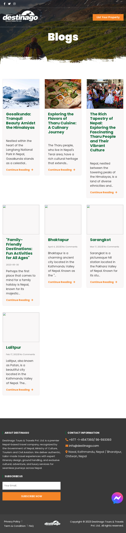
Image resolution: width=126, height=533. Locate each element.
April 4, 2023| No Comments (62, 247)
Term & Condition (15, 526)
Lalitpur (13, 347)
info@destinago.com (84, 446)
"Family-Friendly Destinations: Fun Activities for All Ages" (19, 248)
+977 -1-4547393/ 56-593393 (90, 440)
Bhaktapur (58, 239)
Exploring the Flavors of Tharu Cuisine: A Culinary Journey (62, 123)
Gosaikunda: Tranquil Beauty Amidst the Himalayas (20, 120)
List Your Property (108, 17)
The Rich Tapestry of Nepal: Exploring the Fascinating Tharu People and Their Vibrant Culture (103, 132)
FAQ (31, 526)
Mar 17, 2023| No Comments (104, 247)
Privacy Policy (12, 521)
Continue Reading (18, 170)
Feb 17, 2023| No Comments (20, 354)
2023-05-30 (12, 265)
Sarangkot (100, 239)
